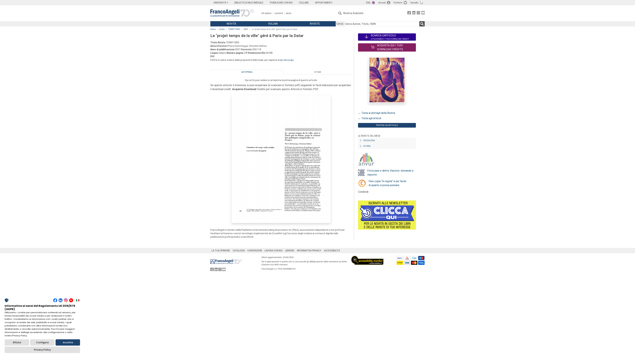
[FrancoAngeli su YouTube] (423, 13)
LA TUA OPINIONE (221, 250)
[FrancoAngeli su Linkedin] (413, 13)
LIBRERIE (289, 250)
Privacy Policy (42, 349)
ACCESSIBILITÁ (332, 250)
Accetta (68, 342)
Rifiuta (17, 342)
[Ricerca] (422, 23)
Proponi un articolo (387, 125)
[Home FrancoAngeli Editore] (232, 13)
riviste (222, 29)
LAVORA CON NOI (273, 250)
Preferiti (398, 2)
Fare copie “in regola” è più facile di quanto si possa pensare (387, 183)
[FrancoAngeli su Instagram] (418, 13)
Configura (42, 342)
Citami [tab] (317, 72)
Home (213, 29)
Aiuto (288, 13)
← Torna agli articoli (369, 118)
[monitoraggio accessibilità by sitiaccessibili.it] (367, 257)
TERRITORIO (234, 29)
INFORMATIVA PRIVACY (309, 250)
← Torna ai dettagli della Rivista (376, 113)
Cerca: (340, 23)
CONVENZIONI (254, 250)
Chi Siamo (266, 13)
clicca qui (289, 60)
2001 (246, 29)
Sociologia (369, 140)
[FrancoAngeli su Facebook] (409, 13)
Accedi (382, 2)
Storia (367, 146)
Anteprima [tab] (247, 72)
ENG (368, 2)
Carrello (414, 2)
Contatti (278, 13)
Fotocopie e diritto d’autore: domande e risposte (390, 172)
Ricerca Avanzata (353, 13)
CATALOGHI (239, 250)
